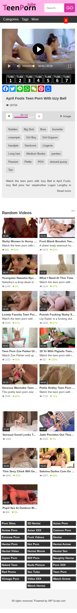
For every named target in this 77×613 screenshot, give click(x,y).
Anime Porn (9, 530)
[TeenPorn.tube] (21, 7)
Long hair (14, 153)
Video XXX (34, 578)
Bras (43, 129)
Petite (28, 161)
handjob (13, 145)
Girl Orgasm (50, 137)
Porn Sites (9, 523)
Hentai (57, 537)
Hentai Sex (60, 551)
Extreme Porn (11, 537)
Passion (13, 161)
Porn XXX (59, 564)
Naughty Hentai (63, 558)
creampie (14, 137)
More (35, 19)
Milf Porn (33, 558)
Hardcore (30, 145)
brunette (57, 129)
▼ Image (65, 116)
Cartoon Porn (62, 530)
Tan (10, 169)
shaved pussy (58, 161)
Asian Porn (60, 523)
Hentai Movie (36, 551)
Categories (11, 19)
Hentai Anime (62, 544)
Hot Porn (33, 544)
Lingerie (48, 145)
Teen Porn (60, 571)
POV (41, 161)
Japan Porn (9, 558)
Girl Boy (31, 137)
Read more (64, 190)
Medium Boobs (35, 153)
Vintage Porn (10, 578)
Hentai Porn (10, 544)
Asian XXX (34, 530)
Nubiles (13, 129)
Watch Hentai (36, 585)
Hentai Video (10, 551)
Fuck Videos (35, 537)
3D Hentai (33, 523)
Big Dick (29, 129)
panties (56, 153)
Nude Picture (36, 564)
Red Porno (9, 571)
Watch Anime (61, 578)
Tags (25, 19)
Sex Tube (33, 571)
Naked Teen (10, 564)
